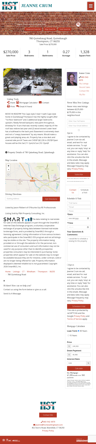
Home (8, 271)
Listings (16, 271)
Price (69, 342)
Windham (31, 271)
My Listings (84, 83)
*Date (70, 214)
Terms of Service (74, 319)
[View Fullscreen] (8, 174)
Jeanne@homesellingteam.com (49, 425)
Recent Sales (84, 87)
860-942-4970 (49, 421)
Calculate (79, 368)
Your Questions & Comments (75, 233)
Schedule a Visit (85, 191)
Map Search (49, 29)
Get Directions (51, 199)
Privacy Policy (77, 169)
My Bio (82, 94)
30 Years (83, 331)
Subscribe (79, 174)
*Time (70, 223)
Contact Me (84, 91)
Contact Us (72, 191)
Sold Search (64, 29)
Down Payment (74, 350)
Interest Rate (73, 359)
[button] (77, 24)
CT (23, 271)
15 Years (73, 335)
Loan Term (72, 331)
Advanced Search (32, 29)
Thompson (42, 271)
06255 (52, 271)
